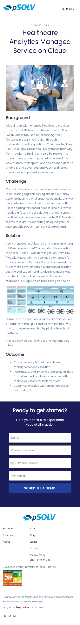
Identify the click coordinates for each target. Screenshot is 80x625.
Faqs (33, 528)
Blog (32, 535)
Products (8, 528)
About (6, 541)
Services (8, 535)
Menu (70, 8)
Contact (34, 548)
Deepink (22, 607)
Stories (33, 541)
